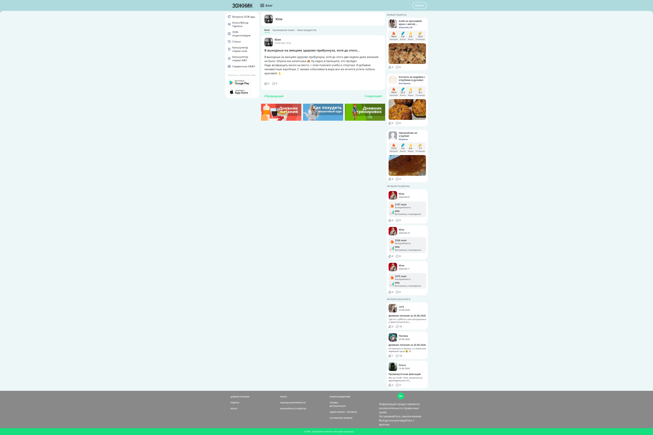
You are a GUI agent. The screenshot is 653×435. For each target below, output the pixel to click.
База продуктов (306, 30)
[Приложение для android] (242, 82)
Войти (419, 5)
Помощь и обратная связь (242, 74)
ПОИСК (283, 396)
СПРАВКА (334, 402)
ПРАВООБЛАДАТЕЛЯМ (340, 396)
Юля (278, 19)
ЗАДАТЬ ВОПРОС (337, 412)
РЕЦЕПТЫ (235, 402)
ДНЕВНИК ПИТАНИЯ (240, 396)
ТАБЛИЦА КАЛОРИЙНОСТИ (293, 402)
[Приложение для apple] (242, 92)
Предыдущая (274, 96)
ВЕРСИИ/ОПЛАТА (338, 406)
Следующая (373, 96)
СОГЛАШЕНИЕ (336, 418)
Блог (267, 30)
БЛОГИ (234, 408)
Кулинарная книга (284, 30)
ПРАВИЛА (347, 418)
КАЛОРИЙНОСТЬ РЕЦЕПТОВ (293, 408)
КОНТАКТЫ (352, 412)
